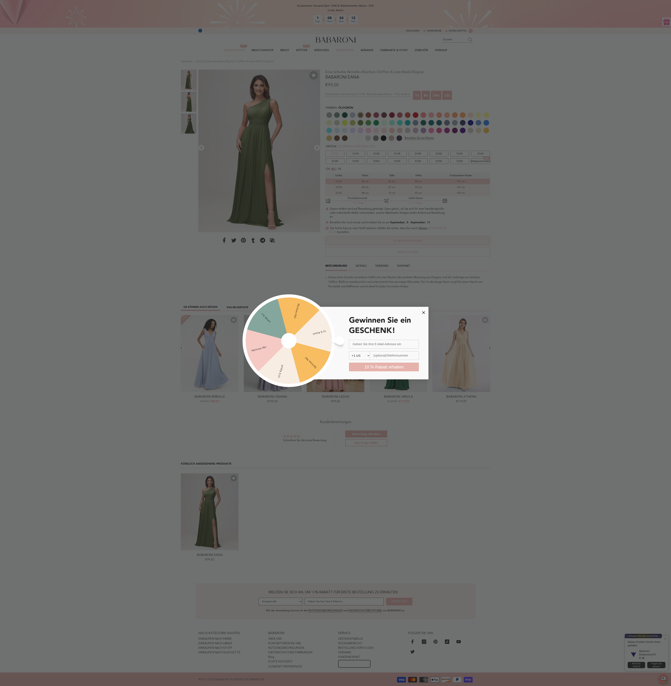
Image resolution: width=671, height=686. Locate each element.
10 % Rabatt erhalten (384, 366)
